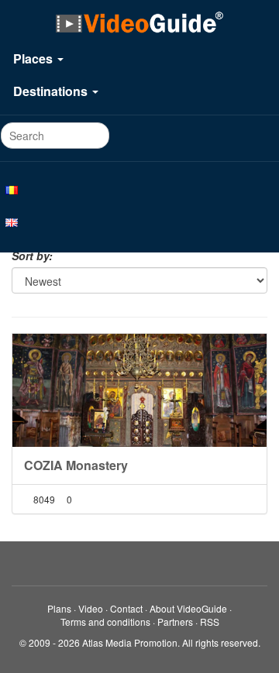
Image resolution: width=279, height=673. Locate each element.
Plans (59, 608)
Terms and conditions (105, 621)
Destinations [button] (52, 91)
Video (90, 608)
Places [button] (34, 58)
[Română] (139, 189)
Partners (175, 621)
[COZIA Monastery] (139, 390)
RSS (209, 621)
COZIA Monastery (76, 465)
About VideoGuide (188, 608)
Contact (126, 608)
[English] (139, 221)
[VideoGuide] (139, 21)
